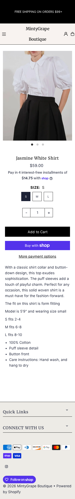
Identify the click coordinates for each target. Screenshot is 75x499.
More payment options (37, 256)
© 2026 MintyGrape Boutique (28, 486)
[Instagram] (6, 467)
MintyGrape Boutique (37, 34)
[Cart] (72, 34)
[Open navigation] (10, 34)
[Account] (66, 34)
